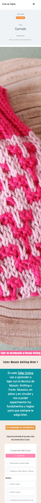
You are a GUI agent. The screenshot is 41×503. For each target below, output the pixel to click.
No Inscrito (20, 17)
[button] (33, 3)
